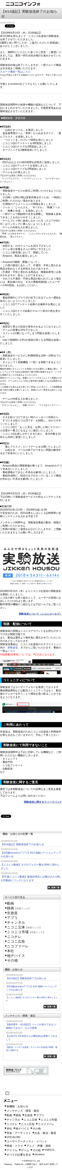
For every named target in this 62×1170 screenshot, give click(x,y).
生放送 (12, 913)
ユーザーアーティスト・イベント (27, 1141)
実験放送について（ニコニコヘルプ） (40, 613)
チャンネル (16, 922)
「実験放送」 (12, 647)
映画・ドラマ (15, 1145)
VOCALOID (13, 1137)
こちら (11, 651)
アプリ (12, 918)
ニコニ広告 (16, 941)
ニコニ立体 (16, 927)
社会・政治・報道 (45, 1133)
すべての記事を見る (19, 1154)
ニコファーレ (18, 946)
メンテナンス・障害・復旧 (23, 1110)
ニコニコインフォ (31, 4)
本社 (10, 951)
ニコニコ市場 (18, 932)
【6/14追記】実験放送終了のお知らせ (22, 844)
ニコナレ (14, 937)
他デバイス (16, 956)
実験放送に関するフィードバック (43, 802)
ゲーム (25, 1150)
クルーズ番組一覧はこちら (15, 71)
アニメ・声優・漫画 (38, 1145)
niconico (39, 1154)
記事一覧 (54, 887)
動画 (10, 903)
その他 (12, 960)
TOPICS (49, 1149)
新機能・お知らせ (17, 1106)
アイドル (12, 1150)
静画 (10, 908)
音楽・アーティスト (19, 1133)
